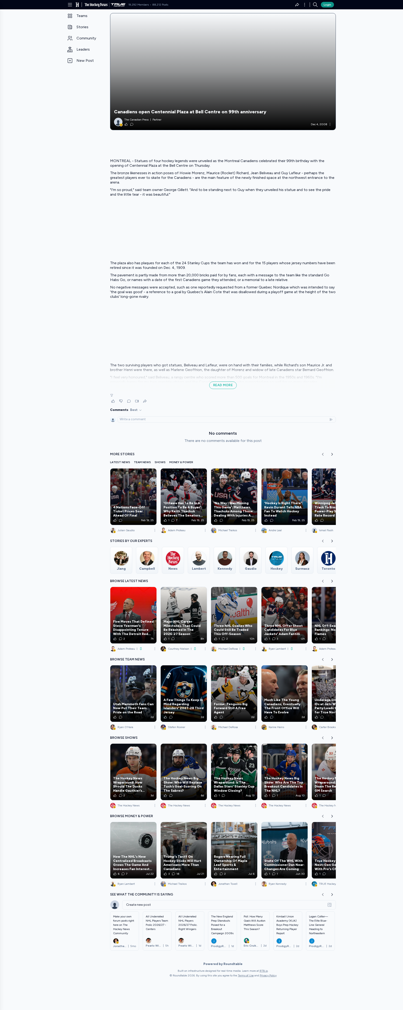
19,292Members (138, 4)
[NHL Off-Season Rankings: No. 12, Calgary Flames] (335, 615)
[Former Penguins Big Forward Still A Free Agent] (234, 693)
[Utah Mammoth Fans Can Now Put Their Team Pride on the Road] (133, 693)
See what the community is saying (141, 894)
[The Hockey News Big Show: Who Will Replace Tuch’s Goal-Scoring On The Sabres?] (184, 772)
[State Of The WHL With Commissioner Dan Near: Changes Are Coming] (284, 850)
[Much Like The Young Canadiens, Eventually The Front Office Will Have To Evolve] (284, 693)
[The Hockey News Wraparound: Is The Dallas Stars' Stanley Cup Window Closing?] (234, 772)
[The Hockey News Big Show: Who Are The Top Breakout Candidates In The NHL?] (284, 772)
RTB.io (264, 970)
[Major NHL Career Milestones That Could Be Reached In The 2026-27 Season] (184, 615)
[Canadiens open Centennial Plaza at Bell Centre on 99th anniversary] (223, 71)
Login (327, 4)
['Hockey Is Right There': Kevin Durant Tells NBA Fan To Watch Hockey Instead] (284, 497)
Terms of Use (246, 975)
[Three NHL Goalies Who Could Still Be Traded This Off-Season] (234, 615)
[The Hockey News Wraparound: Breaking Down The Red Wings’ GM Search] (335, 772)
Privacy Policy (268, 975)
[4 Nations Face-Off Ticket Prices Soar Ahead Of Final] (133, 497)
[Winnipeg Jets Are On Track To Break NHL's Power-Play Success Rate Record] (335, 497)
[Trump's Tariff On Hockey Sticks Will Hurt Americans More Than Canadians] (184, 850)
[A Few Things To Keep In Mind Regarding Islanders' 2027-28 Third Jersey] (184, 693)
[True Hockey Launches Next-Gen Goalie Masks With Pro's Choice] (335, 850)
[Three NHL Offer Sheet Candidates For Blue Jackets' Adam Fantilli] (284, 615)
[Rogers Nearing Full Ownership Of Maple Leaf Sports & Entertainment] (234, 850)
